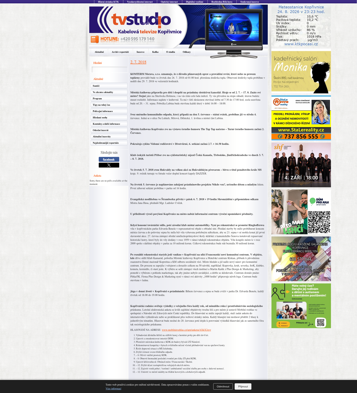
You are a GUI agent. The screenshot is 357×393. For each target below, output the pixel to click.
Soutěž (96, 85)
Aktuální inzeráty (102, 136)
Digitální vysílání (194, 1)
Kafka (155, 51)
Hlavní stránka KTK (108, 1)
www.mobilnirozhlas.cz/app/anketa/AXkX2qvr (186, 330)
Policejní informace (103, 111)
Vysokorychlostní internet (140, 1)
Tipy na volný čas (101, 104)
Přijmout (243, 386)
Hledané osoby (100, 117)
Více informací (113, 388)
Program (97, 98)
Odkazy (187, 51)
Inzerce (140, 51)
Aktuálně (99, 51)
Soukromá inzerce (249, 1)
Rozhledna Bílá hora (221, 1)
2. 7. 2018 (138, 61)
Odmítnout (223, 386)
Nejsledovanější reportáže (106, 142)
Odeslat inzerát (100, 130)
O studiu (170, 51)
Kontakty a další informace (106, 123)
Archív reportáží (120, 51)
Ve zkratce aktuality (103, 92)
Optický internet (169, 1)
